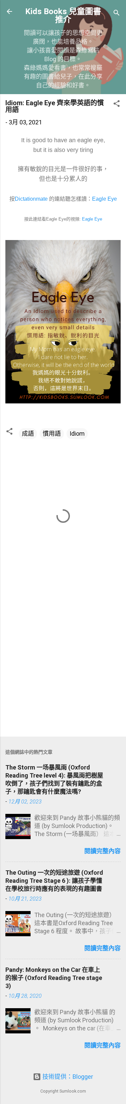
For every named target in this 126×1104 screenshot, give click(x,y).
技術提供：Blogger (67, 1076)
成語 (28, 433)
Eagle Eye (104, 199)
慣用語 (52, 433)
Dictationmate (31, 199)
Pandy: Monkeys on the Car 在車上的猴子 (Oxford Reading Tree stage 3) (53, 977)
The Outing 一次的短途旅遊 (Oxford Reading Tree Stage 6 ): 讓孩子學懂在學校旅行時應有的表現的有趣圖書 (54, 880)
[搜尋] (117, 13)
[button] (117, 105)
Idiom (77, 433)
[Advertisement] (63, 663)
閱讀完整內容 (102, 851)
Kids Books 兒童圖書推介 (63, 15)
